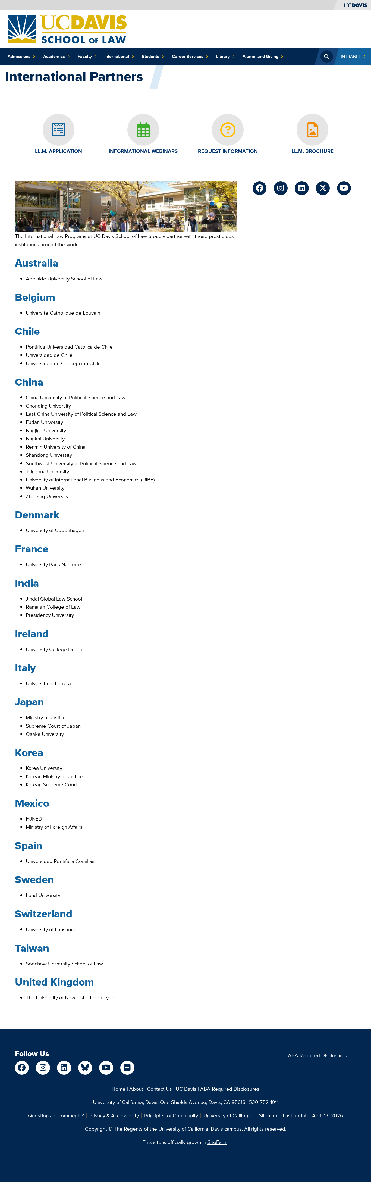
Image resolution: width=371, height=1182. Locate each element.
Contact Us (159, 1089)
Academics (54, 56)
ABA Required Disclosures (317, 1055)
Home (118, 1089)
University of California (228, 1115)
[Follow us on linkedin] (302, 188)
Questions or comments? (56, 1115)
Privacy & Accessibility (114, 1115)
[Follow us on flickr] (127, 1068)
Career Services (187, 56)
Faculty (85, 56)
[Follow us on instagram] (281, 188)
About (136, 1089)
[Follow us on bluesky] (85, 1068)
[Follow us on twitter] (323, 188)
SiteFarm (217, 1142)
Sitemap (268, 1115)
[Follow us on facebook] (259, 188)
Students (150, 56)
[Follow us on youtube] (344, 188)
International (116, 56)
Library (223, 56)
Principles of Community (171, 1115)
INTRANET (351, 56)
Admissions (19, 56)
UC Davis (186, 1089)
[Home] (67, 28)
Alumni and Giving (260, 56)
